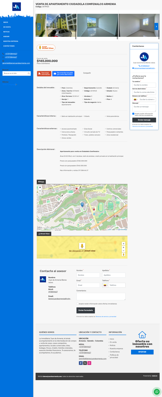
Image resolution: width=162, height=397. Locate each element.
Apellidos (106, 270)
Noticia (6, 32)
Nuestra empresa (10, 41)
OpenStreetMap (122, 229)
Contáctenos (8, 46)
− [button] (40, 190)
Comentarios (81, 291)
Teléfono (106, 280)
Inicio (5, 22)
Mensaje (135, 103)
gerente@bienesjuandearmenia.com (16, 63)
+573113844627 (11, 54)
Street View (47, 47)
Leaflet (109, 229)
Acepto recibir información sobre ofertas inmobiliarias (98, 304)
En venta (7, 27)
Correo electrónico (139, 89)
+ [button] (40, 187)
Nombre (79, 270)
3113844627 (53, 292)
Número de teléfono (139, 96)
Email (78, 280)
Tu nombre (136, 81)
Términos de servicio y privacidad (106, 316)
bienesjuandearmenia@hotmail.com (62, 299)
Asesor (6, 36)
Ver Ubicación (75, 251)
